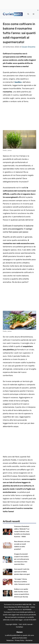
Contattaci (19, 627)
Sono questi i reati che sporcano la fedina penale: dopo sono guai (22, 571)
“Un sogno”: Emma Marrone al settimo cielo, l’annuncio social (22, 581)
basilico (18, 82)
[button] (28, 14)
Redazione (10, 640)
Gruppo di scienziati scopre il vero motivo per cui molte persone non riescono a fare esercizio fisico (21, 559)
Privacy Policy (19, 640)
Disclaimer (29, 640)
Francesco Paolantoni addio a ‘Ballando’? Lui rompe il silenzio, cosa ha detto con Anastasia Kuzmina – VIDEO (22, 531)
